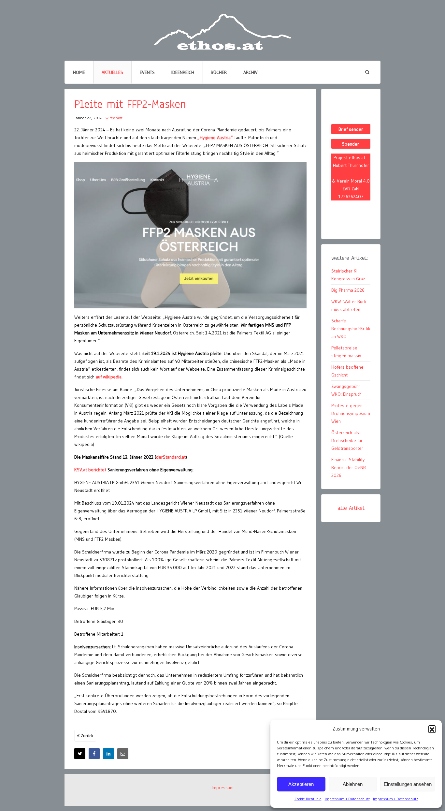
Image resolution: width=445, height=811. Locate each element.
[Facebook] (94, 753)
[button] (432, 729)
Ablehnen (353, 784)
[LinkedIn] (108, 753)
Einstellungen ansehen (408, 784)
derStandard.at (171, 457)
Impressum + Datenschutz (347, 798)
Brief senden (351, 129)
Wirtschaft (114, 117)
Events (147, 72)
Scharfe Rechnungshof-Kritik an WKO (350, 328)
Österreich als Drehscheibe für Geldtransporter (347, 440)
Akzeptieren (301, 784)
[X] (79, 753)
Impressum (223, 787)
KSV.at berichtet (90, 470)
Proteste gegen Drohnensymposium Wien (350, 413)
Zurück (86, 736)
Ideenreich (182, 72)
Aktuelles (112, 72)
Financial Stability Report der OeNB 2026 (348, 467)
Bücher (219, 72)
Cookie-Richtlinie (308, 798)
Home (79, 72)
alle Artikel (351, 508)
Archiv (250, 72)
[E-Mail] (122, 753)
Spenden (351, 144)
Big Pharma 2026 (348, 290)
